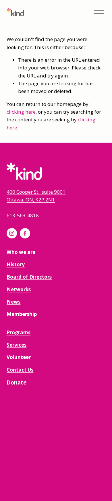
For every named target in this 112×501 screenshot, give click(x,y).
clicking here (21, 111)
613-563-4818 (23, 215)
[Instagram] (12, 233)
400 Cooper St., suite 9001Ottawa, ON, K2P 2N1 (36, 196)
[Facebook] (25, 233)
